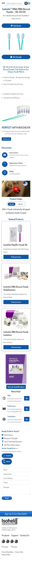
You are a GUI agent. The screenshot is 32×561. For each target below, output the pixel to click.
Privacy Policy (6, 555)
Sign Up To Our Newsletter (16, 513)
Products (6, 535)
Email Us (8, 456)
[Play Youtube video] (16, 189)
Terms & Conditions (7, 552)
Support (14, 535)
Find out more (6, 139)
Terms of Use (19, 552)
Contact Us (24, 535)
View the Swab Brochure (16, 387)
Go (27, 398)
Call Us (8, 461)
